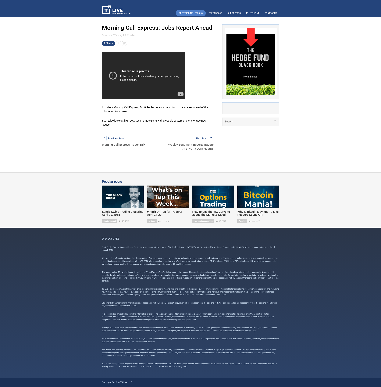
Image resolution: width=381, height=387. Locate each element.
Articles (152, 221)
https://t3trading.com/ (178, 366)
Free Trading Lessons (191, 13)
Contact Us (271, 13)
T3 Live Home (252, 13)
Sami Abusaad (109, 221)
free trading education (203, 221)
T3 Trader (129, 35)
